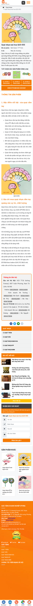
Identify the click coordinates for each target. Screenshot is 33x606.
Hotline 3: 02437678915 (26, 82)
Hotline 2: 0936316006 (16, 82)
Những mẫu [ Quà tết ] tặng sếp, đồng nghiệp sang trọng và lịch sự (21, 386)
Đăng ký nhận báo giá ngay (16, 88)
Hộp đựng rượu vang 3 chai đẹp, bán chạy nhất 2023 (21, 360)
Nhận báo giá (16, 440)
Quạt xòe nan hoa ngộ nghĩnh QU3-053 (24, 469)
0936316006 (23, 289)
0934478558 (8, 316)
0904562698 (15, 299)
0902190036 (14, 313)
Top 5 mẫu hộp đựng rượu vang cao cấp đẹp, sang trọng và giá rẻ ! (21, 394)
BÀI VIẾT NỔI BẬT (9, 355)
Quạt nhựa (9, 7)
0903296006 (14, 289)
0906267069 (8, 296)
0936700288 (8, 301)
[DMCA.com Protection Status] (16, 535)
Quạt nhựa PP (9, 345)
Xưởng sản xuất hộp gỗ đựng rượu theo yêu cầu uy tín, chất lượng (21, 370)
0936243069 (25, 296)
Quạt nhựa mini (9, 350)
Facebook (5, 542)
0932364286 (23, 310)
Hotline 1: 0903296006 (6, 82)
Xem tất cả (16, 401)
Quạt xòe (7, 337)
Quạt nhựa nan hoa (11, 341)
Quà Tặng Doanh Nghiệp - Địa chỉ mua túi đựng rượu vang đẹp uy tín (21, 378)
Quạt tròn (8, 333)
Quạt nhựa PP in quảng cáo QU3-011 (7, 492)
